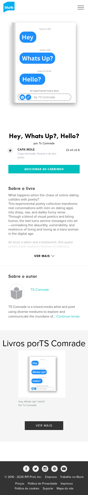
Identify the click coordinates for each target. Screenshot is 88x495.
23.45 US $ (73, 150)
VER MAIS (44, 425)
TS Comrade (40, 290)
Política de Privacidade (42, 483)
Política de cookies (27, 488)
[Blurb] (8, 8)
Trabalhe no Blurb (72, 477)
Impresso (67, 483)
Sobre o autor (22, 276)
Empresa (51, 477)
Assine (65, 7)
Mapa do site (65, 488)
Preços (19, 483)
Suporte (48, 488)
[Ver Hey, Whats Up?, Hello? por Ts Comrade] (44, 63)
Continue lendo (68, 316)
